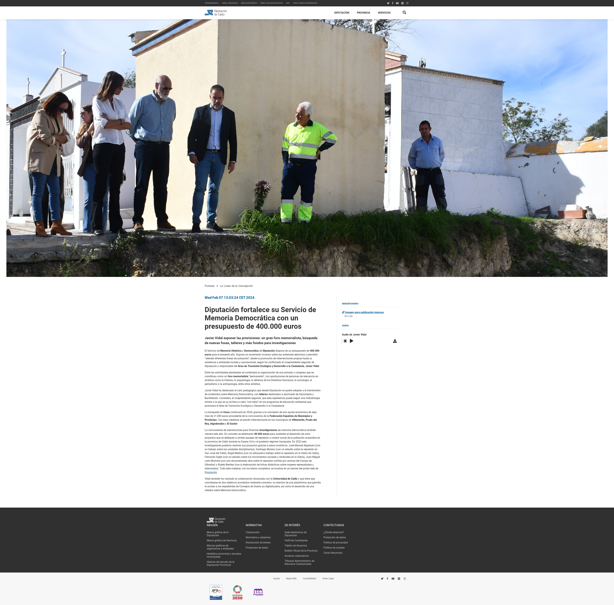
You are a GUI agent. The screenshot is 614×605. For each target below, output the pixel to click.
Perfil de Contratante (296, 540)
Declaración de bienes (258, 542)
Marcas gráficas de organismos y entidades (220, 547)
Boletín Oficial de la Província (301, 550)
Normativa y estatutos (258, 537)
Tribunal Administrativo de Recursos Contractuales (299, 562)
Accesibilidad (309, 578)
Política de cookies (334, 547)
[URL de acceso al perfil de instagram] (407, 3)
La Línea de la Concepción (236, 285)
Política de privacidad (335, 542)
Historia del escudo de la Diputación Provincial (220, 563)
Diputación (341, 12)
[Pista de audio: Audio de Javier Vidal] (395, 341)
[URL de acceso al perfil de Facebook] (392, 3)
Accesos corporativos (297, 555)
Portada (210, 285)
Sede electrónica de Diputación (296, 534)
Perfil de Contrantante (271, 3)
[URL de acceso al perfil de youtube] (397, 3)
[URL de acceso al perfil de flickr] (402, 3)
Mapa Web (291, 578)
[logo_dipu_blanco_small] (307, 520)
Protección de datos (257, 547)
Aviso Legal (328, 578)
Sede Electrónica (249, 3)
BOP (288, 3)
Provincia (363, 12)
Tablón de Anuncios (296, 545)
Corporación (253, 532)
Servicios (384, 12)
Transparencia (212, 3)
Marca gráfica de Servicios (222, 540)
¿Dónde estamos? (333, 532)
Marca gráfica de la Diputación (217, 534)
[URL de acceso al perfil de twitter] (388, 3)
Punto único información (305, 3)
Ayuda (276, 578)
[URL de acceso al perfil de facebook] (387, 579)
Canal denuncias (230, 3)
